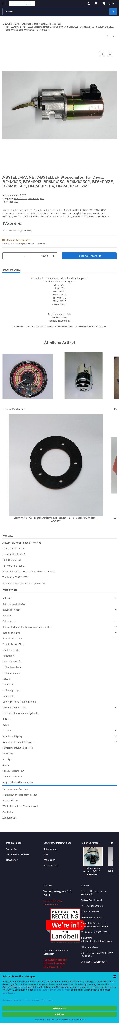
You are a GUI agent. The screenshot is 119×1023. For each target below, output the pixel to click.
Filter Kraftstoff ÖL (12, 661)
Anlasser (6, 598)
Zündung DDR (9, 817)
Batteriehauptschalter (13, 603)
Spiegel (6, 765)
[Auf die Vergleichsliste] (102, 54)
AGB (45, 854)
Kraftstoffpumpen (11, 690)
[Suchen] (113, 11)
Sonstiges (7, 759)
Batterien (7, 615)
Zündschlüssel (10, 811)
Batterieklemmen (11, 609)
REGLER (6, 718)
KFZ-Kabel (7, 684)
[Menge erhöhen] (53, 256)
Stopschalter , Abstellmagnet (29, 198)
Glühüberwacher (11, 672)
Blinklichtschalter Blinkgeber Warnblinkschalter (27, 626)
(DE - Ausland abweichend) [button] (36, 243)
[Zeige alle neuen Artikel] (112, 843)
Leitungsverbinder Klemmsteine (19, 701)
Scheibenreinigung (12, 736)
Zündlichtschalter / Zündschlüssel (20, 806)
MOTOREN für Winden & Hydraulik (20, 713)
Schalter (6, 730)
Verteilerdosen (10, 800)
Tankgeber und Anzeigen (15, 788)
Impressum (49, 859)
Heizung (6, 678)
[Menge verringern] (6, 256)
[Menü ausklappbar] (4, 2)
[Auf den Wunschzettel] (110, 54)
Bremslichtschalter (12, 638)
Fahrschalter (8, 655)
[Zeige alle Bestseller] (115, 409)
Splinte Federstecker (13, 770)
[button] (88, 3)
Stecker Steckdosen (12, 776)
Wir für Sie (11, 848)
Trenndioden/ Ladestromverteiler (19, 794)
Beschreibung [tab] (11, 269)
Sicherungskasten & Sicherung (18, 742)
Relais (5, 724)
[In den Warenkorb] (4, 46)
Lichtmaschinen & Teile (14, 707)
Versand (28, 230)
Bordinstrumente (11, 632)
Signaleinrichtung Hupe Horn (17, 747)
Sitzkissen (7, 753)
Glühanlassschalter (12, 667)
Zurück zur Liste (12, 23)
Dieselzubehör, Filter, (13, 644)
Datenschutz (49, 848)
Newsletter (12, 859)
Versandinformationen (18, 854)
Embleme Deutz (10, 649)
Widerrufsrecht (51, 865)
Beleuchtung (9, 621)
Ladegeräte (8, 695)
